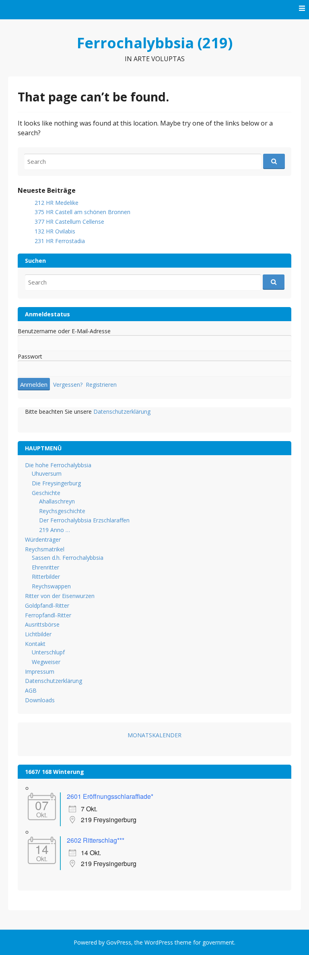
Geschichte (46, 493)
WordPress (158, 942)
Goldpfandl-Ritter (47, 605)
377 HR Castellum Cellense (69, 221)
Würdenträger (43, 539)
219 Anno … (54, 530)
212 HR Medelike (56, 202)
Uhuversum (47, 473)
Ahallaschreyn (57, 501)
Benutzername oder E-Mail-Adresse (64, 331)
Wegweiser (46, 662)
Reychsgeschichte (62, 511)
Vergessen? (67, 384)
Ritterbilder (46, 576)
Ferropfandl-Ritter (48, 615)
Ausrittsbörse (42, 624)
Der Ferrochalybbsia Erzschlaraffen (84, 520)
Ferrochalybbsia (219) (155, 43)
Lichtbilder (38, 634)
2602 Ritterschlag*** (95, 840)
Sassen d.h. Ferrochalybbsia (67, 557)
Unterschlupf (48, 652)
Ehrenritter (45, 567)
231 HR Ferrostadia (60, 241)
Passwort (30, 356)
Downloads (40, 700)
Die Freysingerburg (56, 483)
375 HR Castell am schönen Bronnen (82, 212)
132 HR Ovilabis (55, 231)
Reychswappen (51, 586)
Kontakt (35, 644)
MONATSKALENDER (154, 735)
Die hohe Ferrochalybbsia (58, 465)
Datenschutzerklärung (121, 411)
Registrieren (101, 384)
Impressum (39, 671)
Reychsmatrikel (44, 549)
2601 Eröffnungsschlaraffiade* (110, 796)
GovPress (118, 942)
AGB (31, 690)
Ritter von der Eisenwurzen (60, 596)
